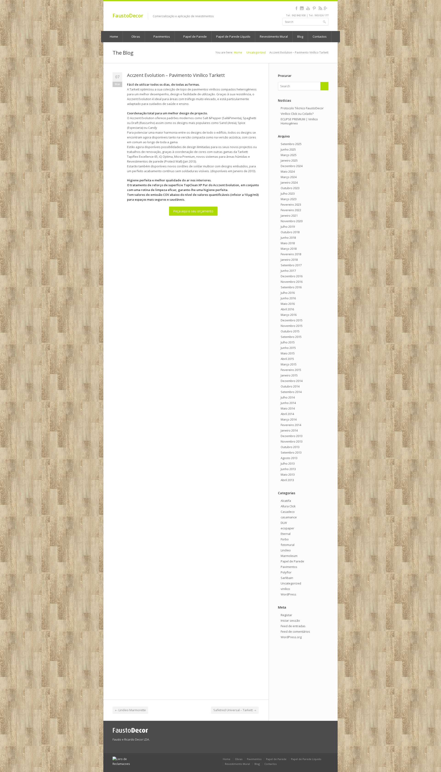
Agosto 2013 (289, 458)
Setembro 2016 (291, 287)
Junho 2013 (288, 469)
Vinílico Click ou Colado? (297, 114)
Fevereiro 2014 (291, 425)
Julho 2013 (288, 463)
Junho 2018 (288, 238)
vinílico (285, 589)
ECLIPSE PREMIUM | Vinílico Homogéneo (299, 121)
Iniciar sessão (290, 620)
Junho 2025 (288, 149)
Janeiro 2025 (289, 160)
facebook (296, 8)
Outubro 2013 (290, 447)
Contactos (320, 36)
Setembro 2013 (291, 452)
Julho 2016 (288, 293)
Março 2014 (289, 419)
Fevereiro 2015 (291, 370)
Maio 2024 (288, 171)
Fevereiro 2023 (291, 204)
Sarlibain (287, 578)
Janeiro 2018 (289, 260)
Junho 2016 (288, 298)
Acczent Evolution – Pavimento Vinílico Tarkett (176, 75)
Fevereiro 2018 (291, 254)
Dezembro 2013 (291, 436)
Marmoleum (289, 556)
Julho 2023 (288, 193)
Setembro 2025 (291, 144)
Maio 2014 (288, 408)
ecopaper (287, 528)
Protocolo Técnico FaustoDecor (302, 108)
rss (320, 8)
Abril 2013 (287, 480)
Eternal (286, 534)
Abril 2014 (287, 414)
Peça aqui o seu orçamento (193, 211)
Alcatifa (286, 501)
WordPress (288, 594)
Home (113, 36)
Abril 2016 (287, 309)
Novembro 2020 (291, 221)
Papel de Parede (195, 36)
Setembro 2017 (291, 265)
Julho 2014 (288, 397)
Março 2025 (289, 155)
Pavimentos (161, 36)
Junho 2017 (288, 271)
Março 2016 (289, 315)
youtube (308, 8)
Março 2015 (289, 364)
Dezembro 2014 (291, 381)
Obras (135, 36)
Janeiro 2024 (289, 182)
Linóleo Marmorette (130, 710)
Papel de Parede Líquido (233, 36)
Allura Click (288, 506)
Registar (286, 615)
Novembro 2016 (291, 282)
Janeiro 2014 (289, 430)
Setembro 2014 (291, 392)
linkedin (302, 8)
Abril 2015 (287, 359)
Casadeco (288, 512)
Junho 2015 (288, 348)
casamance (289, 517)
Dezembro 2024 (291, 166)
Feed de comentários (295, 631)
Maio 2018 (288, 243)
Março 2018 (289, 249)
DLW (284, 523)
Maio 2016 (288, 304)
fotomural (287, 545)
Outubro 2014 (290, 386)
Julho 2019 (288, 227)
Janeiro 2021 (289, 215)
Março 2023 (289, 199)
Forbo (285, 539)
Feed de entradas (293, 626)
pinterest (314, 8)
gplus (325, 8)
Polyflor (286, 572)
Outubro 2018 (290, 232)
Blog (300, 36)
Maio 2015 (288, 353)
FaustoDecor (128, 15)
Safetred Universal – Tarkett (234, 710)
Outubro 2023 (290, 188)
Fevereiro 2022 (291, 210)
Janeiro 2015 (289, 375)
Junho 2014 (288, 403)
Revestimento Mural (274, 36)
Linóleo (286, 550)
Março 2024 (289, 177)
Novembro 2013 (291, 441)
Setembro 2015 (291, 337)
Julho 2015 (288, 342)
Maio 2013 (288, 474)
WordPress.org (291, 637)
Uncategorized (256, 52)
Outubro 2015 (290, 331)
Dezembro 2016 (291, 276)
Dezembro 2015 (291, 320)
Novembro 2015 (291, 326)
